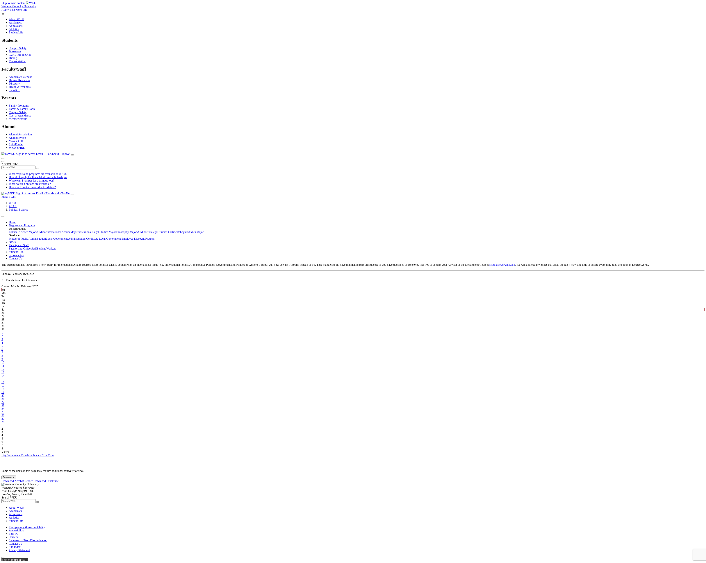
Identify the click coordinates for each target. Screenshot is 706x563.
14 (2, 375)
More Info (21, 9)
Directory (14, 83)
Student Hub (16, 251)
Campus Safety (17, 48)
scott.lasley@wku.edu (502, 264)
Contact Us (16, 258)
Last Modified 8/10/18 (14, 559)
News (12, 241)
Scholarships (16, 255)
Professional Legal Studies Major (96, 232)
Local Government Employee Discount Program (127, 238)
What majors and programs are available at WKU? (38, 173)
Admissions (15, 25)
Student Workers (46, 248)
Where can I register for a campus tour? (31, 180)
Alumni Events (17, 137)
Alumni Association (20, 134)
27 (2, 418)
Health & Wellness (20, 86)
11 (2, 365)
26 (2, 415)
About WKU (16, 19)
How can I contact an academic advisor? (32, 187)
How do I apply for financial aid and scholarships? (38, 177)
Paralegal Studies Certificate (163, 232)
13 (2, 372)
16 (2, 382)
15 (2, 379)
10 (2, 362)
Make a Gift (16, 141)
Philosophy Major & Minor (131, 232)
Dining (13, 58)
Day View (7, 455)
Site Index (15, 546)
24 (2, 408)
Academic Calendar (20, 76)
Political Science (18, 209)
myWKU (14, 90)
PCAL (13, 206)
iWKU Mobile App (20, 54)
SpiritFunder (16, 144)
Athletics (14, 29)
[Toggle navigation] (2, 216)
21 (2, 398)
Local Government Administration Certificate (72, 238)
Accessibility (16, 530)
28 (2, 422)
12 (2, 369)
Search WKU (10, 163)
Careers (13, 537)
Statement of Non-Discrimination (28, 540)
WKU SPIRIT (17, 147)
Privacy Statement (19, 550)
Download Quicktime (46, 481)
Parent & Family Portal (22, 108)
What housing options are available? (30, 183)
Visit (12, 9)
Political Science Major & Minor (28, 232)
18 (2, 388)
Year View (48, 455)
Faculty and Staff (19, 245)
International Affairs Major (62, 232)
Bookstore (15, 51)
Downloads (9, 477)
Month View (34, 455)
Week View (20, 455)
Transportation (17, 61)
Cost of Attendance (20, 115)
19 (2, 392)
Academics (15, 22)
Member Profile (18, 118)
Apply (5, 9)
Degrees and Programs (22, 225)
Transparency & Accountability (27, 527)
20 (2, 395)
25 (2, 412)
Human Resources (19, 80)
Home (12, 222)
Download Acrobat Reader (17, 481)
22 (2, 402)
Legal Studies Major (192, 232)
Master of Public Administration (27, 238)
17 (2, 385)
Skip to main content (13, 3)
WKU (12, 203)
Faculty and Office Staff (23, 248)
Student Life (16, 32)
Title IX (13, 533)
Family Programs (19, 105)
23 (2, 405)
